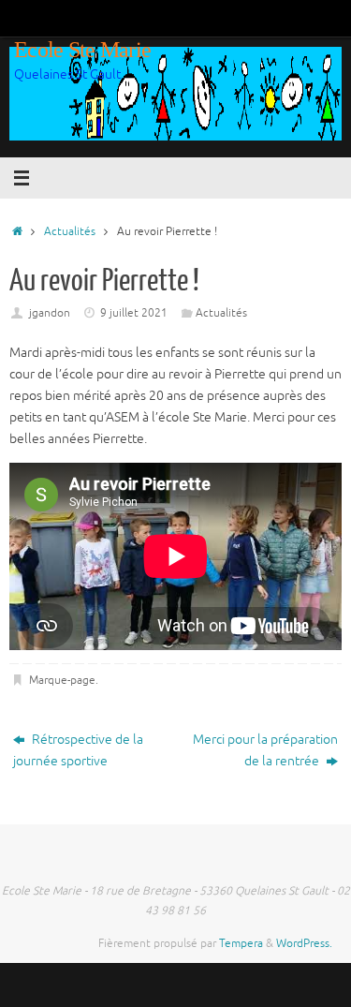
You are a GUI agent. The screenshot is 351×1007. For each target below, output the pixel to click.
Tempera (241, 943)
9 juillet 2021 (134, 312)
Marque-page (62, 680)
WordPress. (304, 943)
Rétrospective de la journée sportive (78, 750)
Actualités (69, 231)
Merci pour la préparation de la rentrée (265, 750)
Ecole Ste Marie (82, 49)
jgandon (49, 312)
